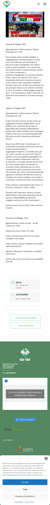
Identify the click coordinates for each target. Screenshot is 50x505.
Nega (25, 489)
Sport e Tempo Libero (23, 299)
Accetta (25, 482)
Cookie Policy (18, 502)
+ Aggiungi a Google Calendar (25, 318)
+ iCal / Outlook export (26, 325)
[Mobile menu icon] (44, 4)
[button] (46, 458)
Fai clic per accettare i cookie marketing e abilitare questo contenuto (25, 393)
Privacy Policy (29, 502)
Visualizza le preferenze (25, 496)
